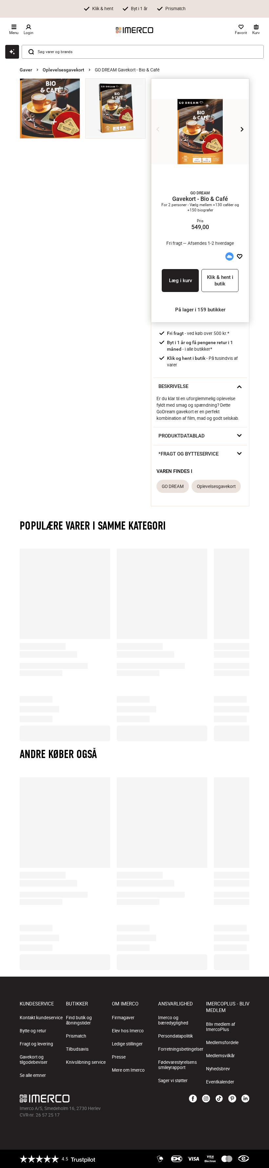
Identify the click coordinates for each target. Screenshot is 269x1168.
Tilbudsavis (77, 1049)
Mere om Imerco (128, 1070)
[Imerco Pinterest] (232, 1099)
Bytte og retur (33, 1031)
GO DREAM (173, 486)
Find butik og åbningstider (79, 1020)
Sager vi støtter (173, 1080)
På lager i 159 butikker (200, 310)
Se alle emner (33, 1075)
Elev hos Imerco (128, 1031)
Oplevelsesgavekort (63, 69)
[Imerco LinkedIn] (245, 1099)
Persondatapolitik (175, 1036)
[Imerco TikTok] (219, 1099)
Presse (119, 1057)
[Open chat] (12, 52)
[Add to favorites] (240, 256)
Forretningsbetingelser (180, 1049)
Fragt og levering (36, 1044)
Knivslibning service (86, 1062)
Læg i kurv (180, 280)
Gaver (26, 69)
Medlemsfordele (222, 1042)
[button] (200, 193)
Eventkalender (220, 1082)
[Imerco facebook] (193, 1099)
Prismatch (76, 1036)
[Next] (242, 129)
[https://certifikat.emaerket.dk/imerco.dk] (243, 1158)
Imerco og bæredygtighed (173, 1020)
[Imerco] (134, 30)
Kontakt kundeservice (41, 1018)
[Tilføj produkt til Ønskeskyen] (229, 257)
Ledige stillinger (127, 1044)
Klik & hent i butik (220, 280)
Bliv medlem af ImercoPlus (220, 1026)
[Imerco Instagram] (206, 1099)
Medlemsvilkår (220, 1056)
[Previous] (158, 129)
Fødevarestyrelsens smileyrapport (177, 1064)
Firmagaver (123, 1018)
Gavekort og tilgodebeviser (34, 1059)
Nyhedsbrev (218, 1069)
